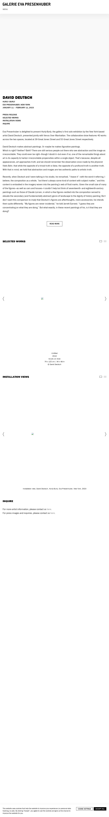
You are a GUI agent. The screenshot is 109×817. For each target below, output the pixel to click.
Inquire (6, 124)
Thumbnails (105, 241)
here (49, 509)
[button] (4, 299)
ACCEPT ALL (100, 809)
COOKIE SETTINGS (84, 809)
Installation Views (12, 121)
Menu (5, 9)
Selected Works (11, 118)
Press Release (10, 115)
